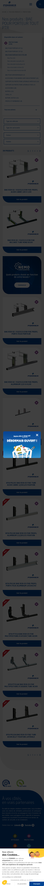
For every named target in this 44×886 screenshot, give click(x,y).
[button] (4, 882)
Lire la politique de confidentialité (11, 877)
